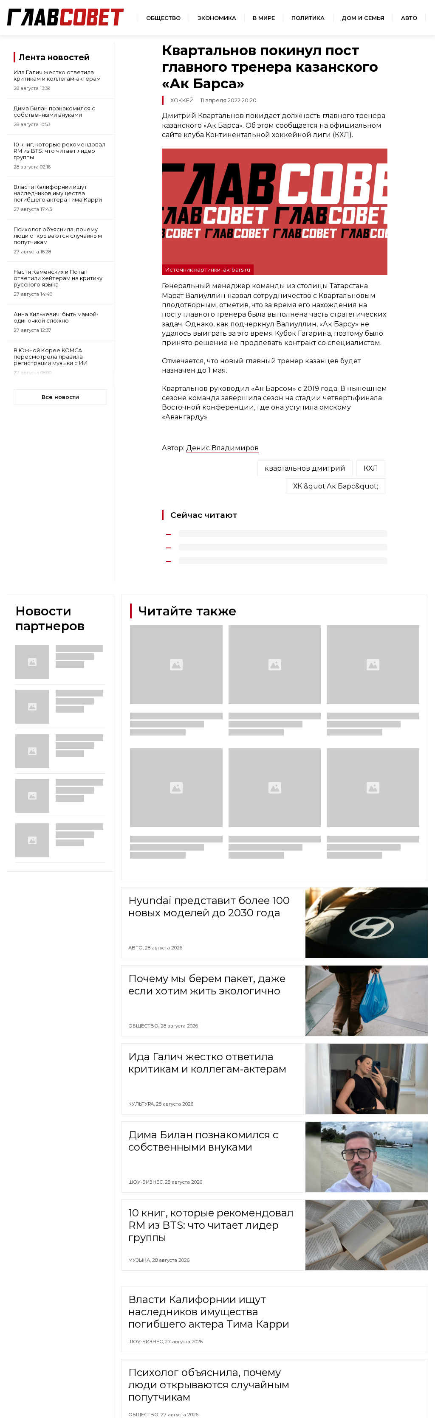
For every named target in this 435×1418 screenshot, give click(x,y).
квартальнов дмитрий (305, 468)
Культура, (142, 1104)
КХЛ (371, 468)
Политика (308, 18)
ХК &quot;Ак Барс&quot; (335, 486)
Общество (163, 18)
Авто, (136, 948)
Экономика (217, 18)
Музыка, (140, 1260)
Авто (409, 18)
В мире (264, 18)
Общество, (144, 1026)
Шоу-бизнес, (146, 1182)
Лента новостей (54, 57)
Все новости (60, 397)
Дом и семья (363, 18)
